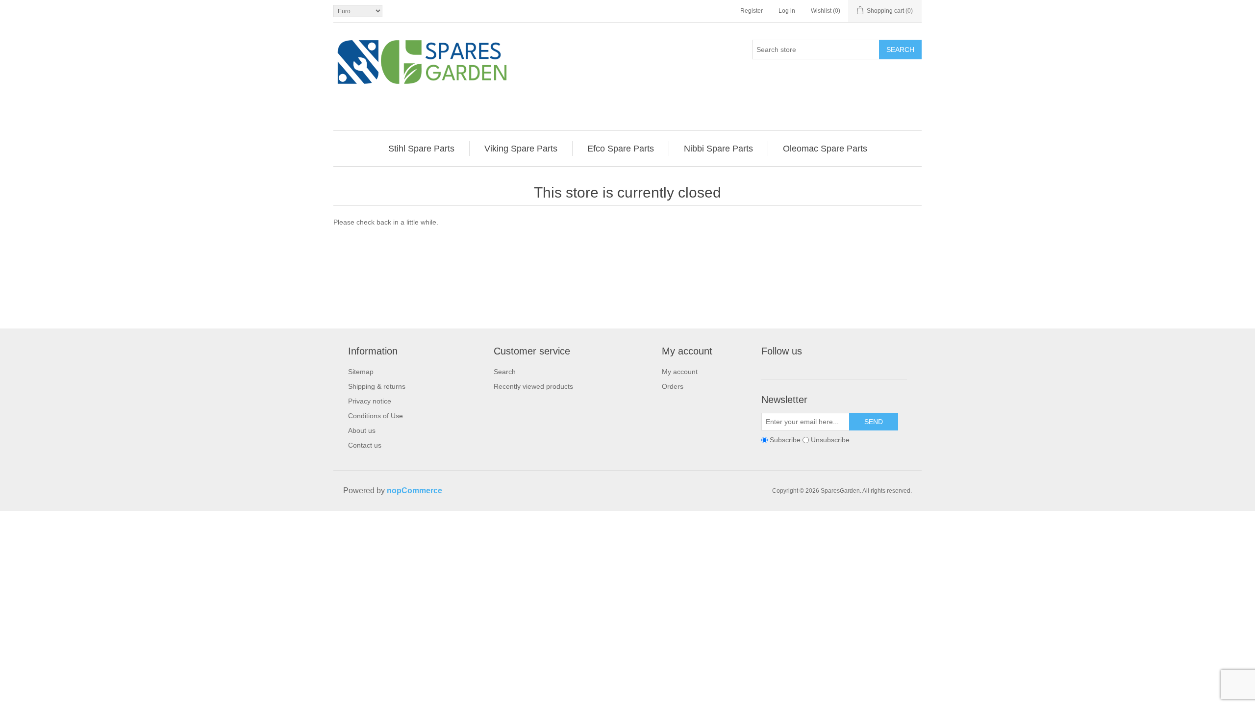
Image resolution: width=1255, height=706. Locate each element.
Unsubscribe (830, 440)
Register (751, 10)
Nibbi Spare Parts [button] (718, 148)
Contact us (364, 445)
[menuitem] (422, 148)
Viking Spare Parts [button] (520, 148)
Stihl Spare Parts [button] (421, 148)
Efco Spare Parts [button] (620, 148)
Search (900, 49)
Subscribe (785, 440)
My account (680, 372)
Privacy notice (369, 401)
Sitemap (361, 372)
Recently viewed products (533, 386)
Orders (672, 386)
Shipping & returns (376, 386)
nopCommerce (414, 490)
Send (873, 422)
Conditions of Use (375, 416)
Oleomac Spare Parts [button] (825, 148)
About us (362, 430)
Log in (786, 10)
